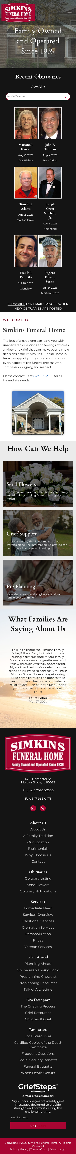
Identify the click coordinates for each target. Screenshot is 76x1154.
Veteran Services (38, 947)
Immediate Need (38, 908)
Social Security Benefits (38, 1060)
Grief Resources (38, 1013)
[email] (33, 808)
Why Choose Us (38, 855)
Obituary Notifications (38, 891)
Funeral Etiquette (38, 1066)
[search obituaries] (65, 97)
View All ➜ (38, 86)
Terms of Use (38, 1149)
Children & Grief (38, 1019)
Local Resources (38, 1036)
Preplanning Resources (38, 983)
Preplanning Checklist (38, 977)
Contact (38, 862)
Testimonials (38, 849)
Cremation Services (38, 928)
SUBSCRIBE (16, 304)
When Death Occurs (38, 1073)
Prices (38, 940)
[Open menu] (70, 13)
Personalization (38, 934)
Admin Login (57, 1149)
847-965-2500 (44, 790)
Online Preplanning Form (38, 970)
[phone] (43, 808)
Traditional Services (38, 921)
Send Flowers (38, 885)
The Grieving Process (38, 1006)
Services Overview (38, 915)
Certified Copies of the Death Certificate (38, 1045)
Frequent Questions (38, 1054)
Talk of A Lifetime (38, 989)
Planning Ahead (38, 964)
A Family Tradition (38, 836)
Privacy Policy (19, 1149)
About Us (38, 829)
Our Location (38, 842)
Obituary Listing (38, 878)
